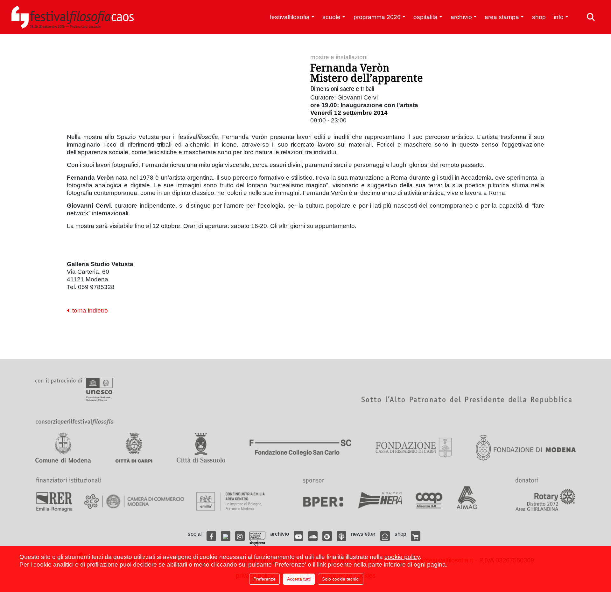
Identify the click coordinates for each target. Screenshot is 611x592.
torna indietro (88, 310)
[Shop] (415, 536)
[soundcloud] (313, 536)
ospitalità (425, 17)
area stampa (502, 17)
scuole (331, 17)
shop (539, 17)
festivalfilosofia (290, 17)
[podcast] (341, 536)
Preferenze (264, 579)
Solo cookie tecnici (340, 579)
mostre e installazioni (339, 57)
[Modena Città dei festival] (257, 540)
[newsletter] (385, 536)
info (559, 17)
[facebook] (211, 536)
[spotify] (327, 536)
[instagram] (240, 536)
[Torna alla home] (72, 17)
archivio (461, 17)
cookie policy (402, 557)
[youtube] (298, 536)
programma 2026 (377, 17)
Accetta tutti (299, 579)
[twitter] (225, 536)
